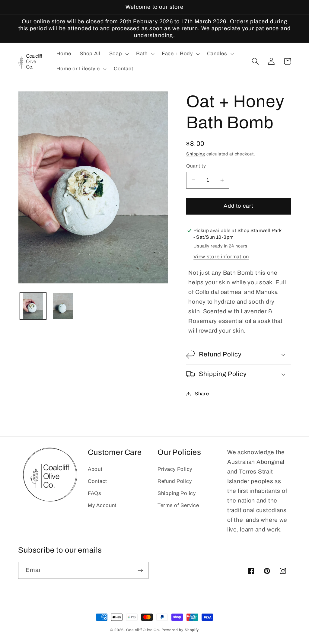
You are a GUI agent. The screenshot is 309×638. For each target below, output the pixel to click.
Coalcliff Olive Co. (143, 630)
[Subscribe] (140, 570)
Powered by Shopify (180, 630)
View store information (221, 257)
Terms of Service (178, 505)
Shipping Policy (177, 493)
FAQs (94, 493)
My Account (102, 505)
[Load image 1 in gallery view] (33, 306)
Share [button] (202, 394)
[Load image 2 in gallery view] (63, 306)
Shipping (195, 154)
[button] (118, 54)
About (95, 469)
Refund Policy (175, 481)
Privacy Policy (175, 469)
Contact (97, 481)
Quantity (196, 165)
